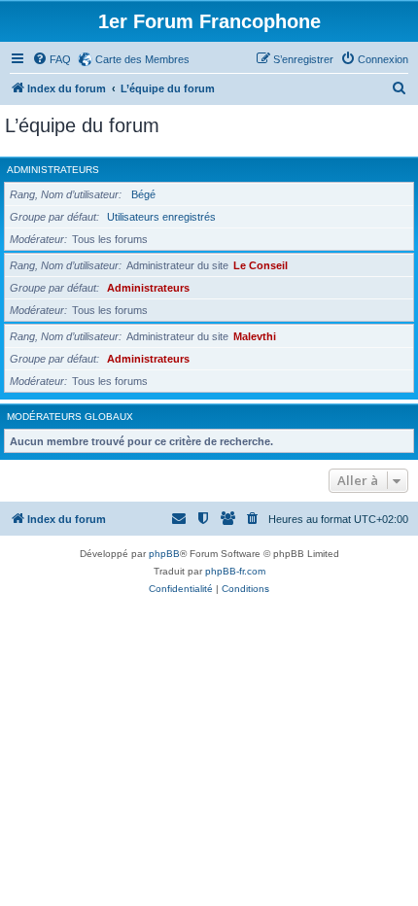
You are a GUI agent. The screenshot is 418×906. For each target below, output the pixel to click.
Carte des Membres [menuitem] (142, 59)
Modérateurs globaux (70, 416)
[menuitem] (51, 59)
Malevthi (254, 336)
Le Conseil (260, 265)
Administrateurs (53, 169)
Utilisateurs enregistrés (161, 217)
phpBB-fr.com (235, 571)
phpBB (164, 553)
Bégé (143, 194)
